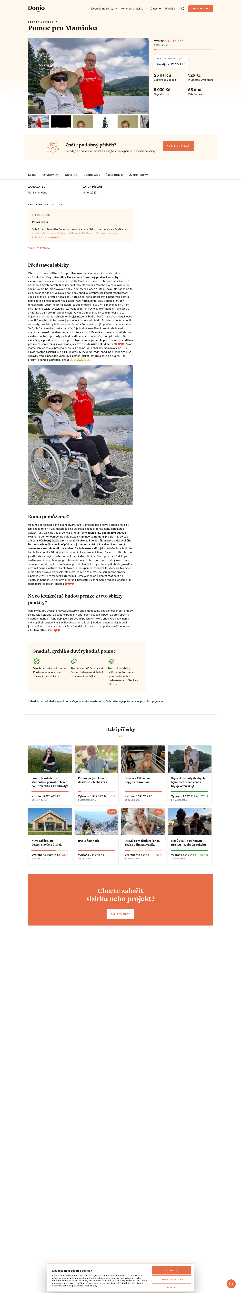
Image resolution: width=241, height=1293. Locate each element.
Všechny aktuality (39, 247)
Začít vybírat (200, 9)
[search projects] (182, 8)
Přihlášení (171, 8)
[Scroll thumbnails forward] (144, 121)
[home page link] (36, 8)
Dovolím (171, 1270)
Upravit (170, 1287)
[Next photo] (144, 76)
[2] (60, 121)
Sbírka (32, 175)
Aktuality (50, 175)
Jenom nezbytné (171, 1279)
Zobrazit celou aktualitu (46, 237)
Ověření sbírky (138, 175)
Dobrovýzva (91, 175)
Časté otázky (114, 175)
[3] (83, 121)
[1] (38, 121)
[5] (127, 121)
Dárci (71, 175)
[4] (105, 121)
